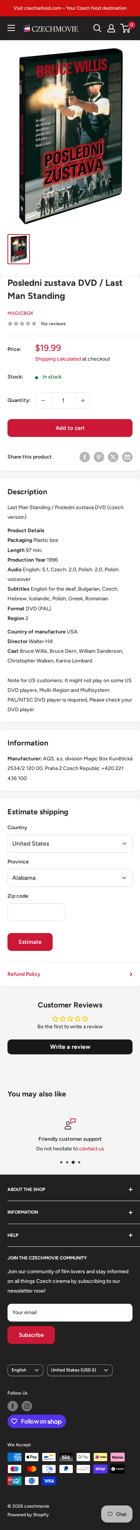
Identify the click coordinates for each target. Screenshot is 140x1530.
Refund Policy (23, 974)
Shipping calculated (58, 359)
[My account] (111, 28)
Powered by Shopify (28, 1514)
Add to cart (70, 428)
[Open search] (97, 28)
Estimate (30, 942)
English (19, 1370)
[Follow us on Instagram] (27, 1406)
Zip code (17, 896)
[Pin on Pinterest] (99, 457)
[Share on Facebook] (85, 457)
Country (17, 827)
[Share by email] (127, 457)
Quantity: (19, 400)
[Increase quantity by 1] (83, 400)
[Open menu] (11, 28)
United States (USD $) (73, 1370)
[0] (125, 28)
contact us (91, 1149)
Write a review (70, 1046)
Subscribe (31, 1335)
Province (18, 862)
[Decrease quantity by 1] (43, 400)
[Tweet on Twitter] (113, 457)
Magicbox (20, 313)
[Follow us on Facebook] (12, 1406)
